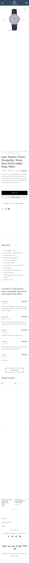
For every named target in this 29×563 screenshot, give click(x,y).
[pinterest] (19, 537)
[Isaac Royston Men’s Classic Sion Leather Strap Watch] (8, 440)
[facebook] (9, 537)
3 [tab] (15, 509)
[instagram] (16, 537)
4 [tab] (16, 509)
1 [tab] (12, 509)
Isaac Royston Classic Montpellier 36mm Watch (20, 501)
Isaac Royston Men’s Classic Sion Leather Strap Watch (7, 502)
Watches (8, 151)
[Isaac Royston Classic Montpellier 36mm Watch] (21, 440)
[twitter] (12, 537)
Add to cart (14, 193)
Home (3, 151)
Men (17, 203)
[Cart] (26, 3)
